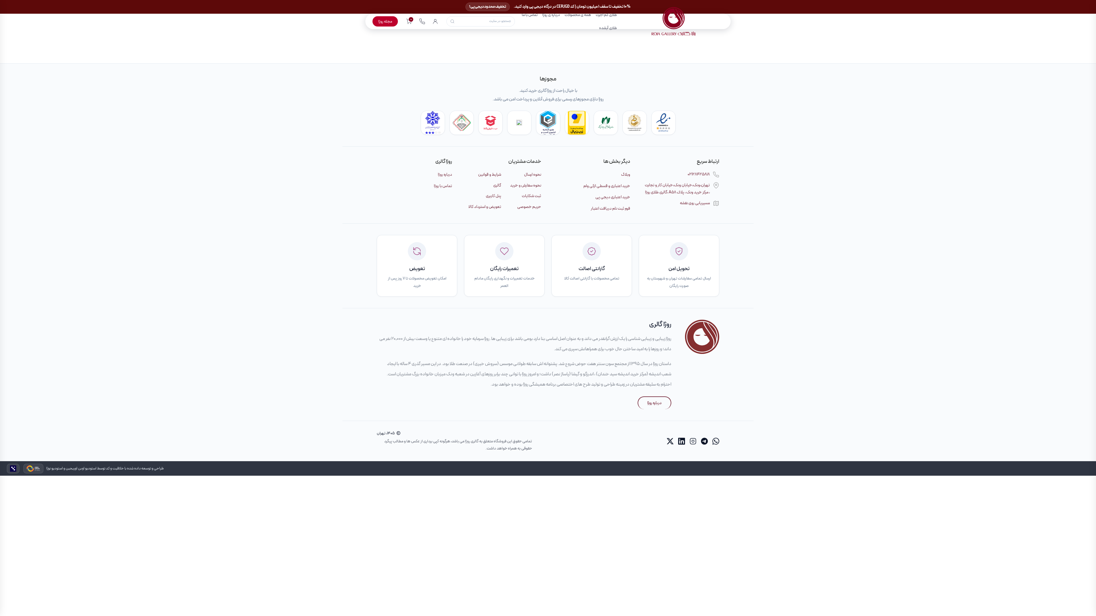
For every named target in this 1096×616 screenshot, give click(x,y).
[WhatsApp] (715, 441)
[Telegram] (704, 441)
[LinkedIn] (681, 441)
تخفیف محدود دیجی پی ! (487, 7)
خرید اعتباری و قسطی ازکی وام (606, 186)
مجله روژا (385, 21)
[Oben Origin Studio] (33, 468)
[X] (670, 441)
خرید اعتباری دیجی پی (612, 197)
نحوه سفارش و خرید (525, 185)
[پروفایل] (435, 21)
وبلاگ (625, 174)
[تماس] (422, 21)
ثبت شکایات (531, 196)
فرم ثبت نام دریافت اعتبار (610, 208)
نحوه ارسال (532, 174)
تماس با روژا (443, 186)
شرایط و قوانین (489, 174)
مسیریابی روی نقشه (695, 203)
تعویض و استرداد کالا (484, 207)
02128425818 (699, 174)
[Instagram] (693, 441)
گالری (497, 185)
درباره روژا (445, 174)
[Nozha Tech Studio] (13, 468)
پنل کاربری (493, 196)
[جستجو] (452, 21)
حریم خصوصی (529, 207)
